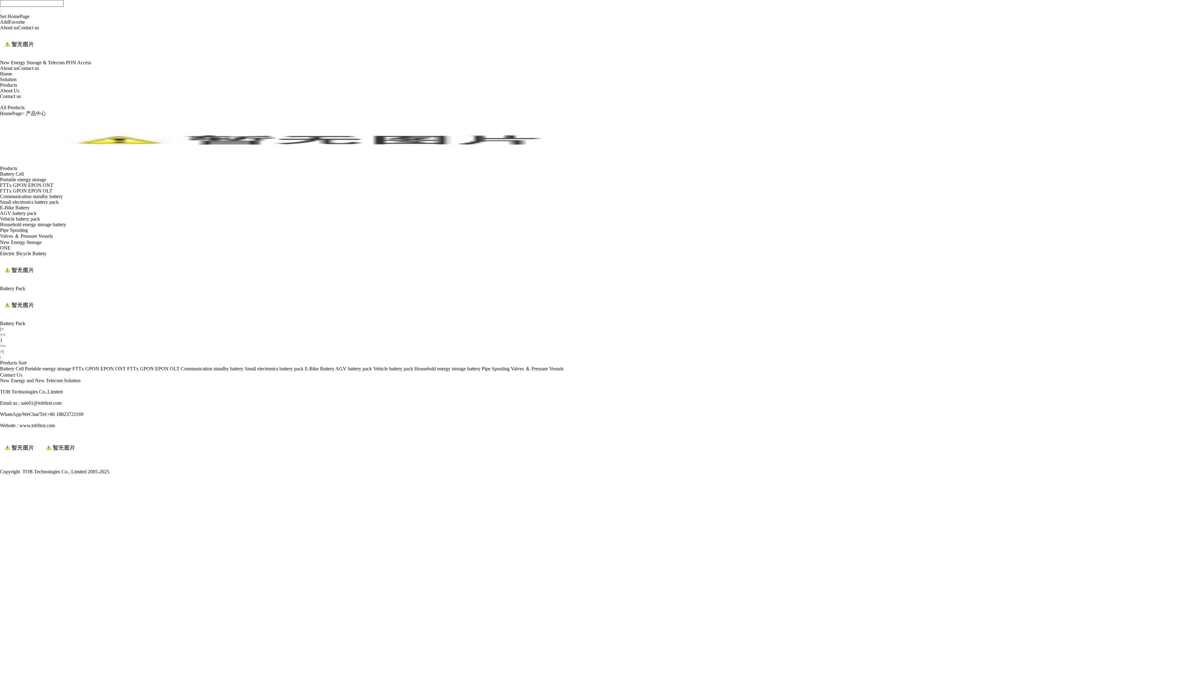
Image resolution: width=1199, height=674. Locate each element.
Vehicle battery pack (20, 219)
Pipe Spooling (14, 230)
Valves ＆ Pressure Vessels (26, 236)
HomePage (11, 113)
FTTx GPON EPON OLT (26, 190)
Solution (8, 79)
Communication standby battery (31, 196)
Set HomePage (14, 16)
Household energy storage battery (33, 224)
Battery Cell (12, 174)
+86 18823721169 (65, 414)
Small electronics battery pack (29, 202)
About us (9, 27)
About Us (9, 90)
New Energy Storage (21, 242)
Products (8, 85)
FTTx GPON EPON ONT (26, 185)
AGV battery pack (18, 213)
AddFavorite (12, 22)
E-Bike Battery (15, 207)
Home (6, 73)
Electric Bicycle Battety (23, 253)
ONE (5, 248)
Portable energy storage (23, 179)
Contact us (28, 27)
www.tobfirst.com (37, 425)
